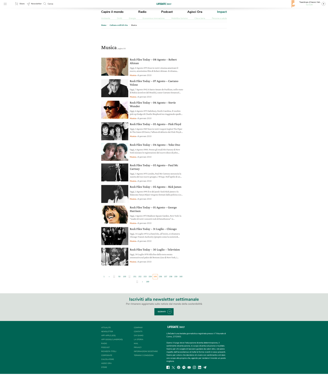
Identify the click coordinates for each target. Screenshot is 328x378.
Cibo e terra (199, 18)
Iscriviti (162, 311)
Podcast (167, 12)
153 (145, 276)
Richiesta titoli (108, 351)
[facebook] (168, 367)
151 (134, 276)
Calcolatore (107, 359)
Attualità (106, 327)
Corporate (106, 355)
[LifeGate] (164, 4)
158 (170, 276)
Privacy (137, 347)
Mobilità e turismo (179, 18)
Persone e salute (219, 18)
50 (119, 276)
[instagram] (194, 367)
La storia (138, 339)
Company (138, 327)
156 (160, 276)
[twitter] (173, 367)
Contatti (138, 331)
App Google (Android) (112, 339)
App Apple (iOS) (108, 335)
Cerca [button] (50, 3)
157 (165, 276)
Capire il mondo (112, 12)
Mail (136, 343)
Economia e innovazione (154, 18)
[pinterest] (178, 367)
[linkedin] (199, 367)
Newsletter (36, 3)
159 (175, 276)
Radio (142, 12)
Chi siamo (138, 335)
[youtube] (189, 367)
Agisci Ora (194, 12)
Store (22, 3)
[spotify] (183, 367)
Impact (222, 12)
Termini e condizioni (143, 355)
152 (139, 276)
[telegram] (204, 367)
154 (150, 276)
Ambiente (105, 18)
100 (124, 276)
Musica (133, 75)
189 (147, 282)
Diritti (119, 18)
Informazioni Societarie (146, 351)
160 (180, 276)
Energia (132, 18)
